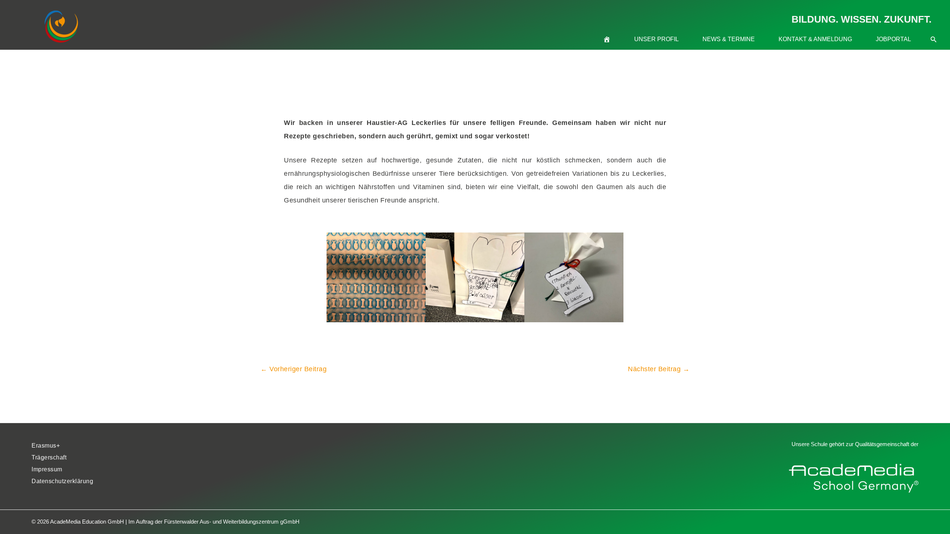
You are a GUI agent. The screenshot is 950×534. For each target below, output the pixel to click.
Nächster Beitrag (658, 369)
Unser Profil (656, 39)
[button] (933, 30)
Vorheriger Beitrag (294, 369)
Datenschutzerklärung (62, 481)
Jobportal (893, 39)
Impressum (47, 469)
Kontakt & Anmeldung (815, 39)
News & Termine (728, 39)
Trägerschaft (49, 457)
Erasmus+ (46, 445)
